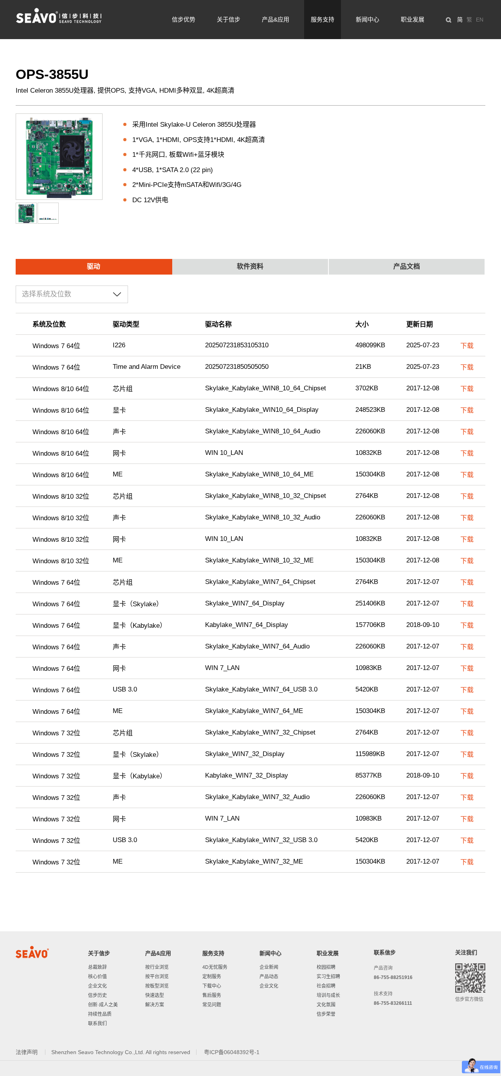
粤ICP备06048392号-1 (232, 1052)
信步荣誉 (326, 1014)
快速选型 (154, 995)
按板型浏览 (157, 986)
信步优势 (183, 19)
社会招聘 (326, 986)
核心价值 (97, 976)
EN (479, 19)
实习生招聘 (328, 976)
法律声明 (27, 1052)
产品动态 (269, 976)
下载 (467, 346)
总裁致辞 (97, 967)
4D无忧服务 (214, 967)
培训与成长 (328, 995)
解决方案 (154, 1005)
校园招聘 (326, 967)
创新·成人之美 (103, 1005)
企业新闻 (269, 967)
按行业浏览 (157, 967)
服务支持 (322, 19)
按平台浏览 (157, 976)
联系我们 (97, 1023)
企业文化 (97, 986)
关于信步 (228, 19)
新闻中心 (367, 19)
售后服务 (211, 995)
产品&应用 (275, 19)
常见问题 (211, 1005)
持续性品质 (100, 1014)
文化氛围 (326, 1005)
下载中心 (211, 986)
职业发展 (412, 19)
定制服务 (211, 976)
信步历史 (97, 995)
